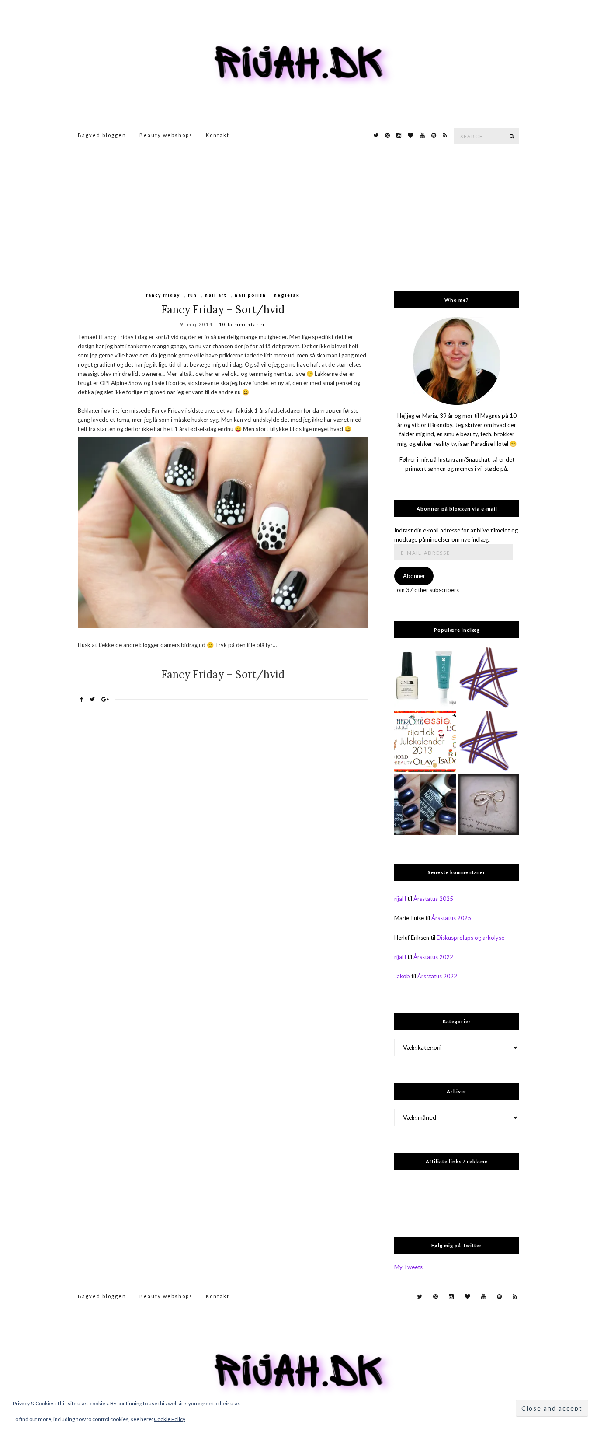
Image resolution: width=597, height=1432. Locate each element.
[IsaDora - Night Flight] (425, 804)
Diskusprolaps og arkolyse (470, 937)
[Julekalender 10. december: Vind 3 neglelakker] (425, 741)
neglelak (287, 295)
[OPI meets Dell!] (488, 678)
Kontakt (217, 135)
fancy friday (163, 295)
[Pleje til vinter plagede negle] (425, 678)
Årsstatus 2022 (433, 956)
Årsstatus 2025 (433, 898)
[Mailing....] (488, 741)
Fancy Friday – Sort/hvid (223, 309)
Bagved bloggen (102, 135)
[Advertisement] (298, 212)
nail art (216, 295)
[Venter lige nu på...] (488, 804)
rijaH (400, 898)
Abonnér (414, 575)
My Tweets (408, 1267)
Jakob (402, 976)
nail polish (250, 295)
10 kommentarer (242, 324)
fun (192, 295)
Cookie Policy (169, 1419)
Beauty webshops (166, 135)
